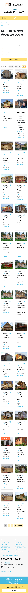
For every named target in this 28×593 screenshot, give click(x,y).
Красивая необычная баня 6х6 (7, 369)
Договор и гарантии (20, 547)
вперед (20, 525)
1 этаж (7, 49)
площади (17, 66)
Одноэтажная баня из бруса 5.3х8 (20, 339)
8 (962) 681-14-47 (14, 12)
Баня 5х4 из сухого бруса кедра (20, 220)
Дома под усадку (5, 549)
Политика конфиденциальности (9, 555)
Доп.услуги (18, 542)
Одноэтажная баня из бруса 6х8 (6, 220)
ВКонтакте (21, 137)
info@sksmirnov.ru (22, 131)
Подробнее (5, 92)
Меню (5, 18)
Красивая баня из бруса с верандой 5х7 (6, 277)
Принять (14, 590)
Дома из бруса (5, 542)
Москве (15, 9)
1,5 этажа (8, 55)
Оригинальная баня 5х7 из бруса (20, 190)
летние (20, 53)
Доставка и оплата (20, 546)
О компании (18, 540)
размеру (11, 66)
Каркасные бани (5, 547)
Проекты (3, 540)
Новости (17, 549)
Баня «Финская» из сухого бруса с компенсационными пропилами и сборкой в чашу (22, 309)
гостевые (20, 50)
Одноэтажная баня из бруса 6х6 (6, 509)
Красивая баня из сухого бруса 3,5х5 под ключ (21, 481)
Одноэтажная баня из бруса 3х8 (20, 158)
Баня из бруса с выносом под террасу (20, 397)
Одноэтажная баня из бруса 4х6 (6, 190)
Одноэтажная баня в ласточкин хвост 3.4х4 (7, 249)
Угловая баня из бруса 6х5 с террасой (21, 86)
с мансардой (8, 52)
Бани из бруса (4, 544)
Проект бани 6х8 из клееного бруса (7, 397)
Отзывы (17, 552)
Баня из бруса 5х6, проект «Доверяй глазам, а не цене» (6, 160)
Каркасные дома (5, 546)
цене (23, 66)
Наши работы (18, 544)
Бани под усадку (5, 551)
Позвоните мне (15, 583)
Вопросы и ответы (20, 551)
